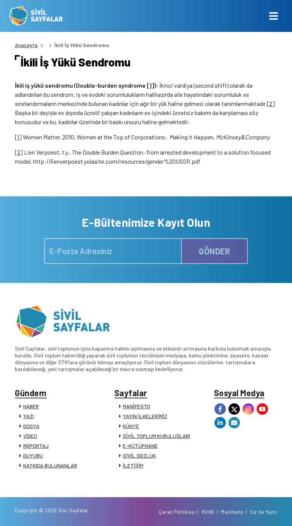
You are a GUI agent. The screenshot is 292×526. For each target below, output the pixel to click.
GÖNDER (214, 251)
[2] (271, 103)
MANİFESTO (136, 406)
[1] (150, 85)
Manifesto (232, 512)
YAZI (28, 416)
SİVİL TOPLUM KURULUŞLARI (156, 436)
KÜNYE (131, 426)
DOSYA (31, 426)
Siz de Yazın (263, 512)
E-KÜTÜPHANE (140, 445)
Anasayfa (26, 45)
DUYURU (33, 455)
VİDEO (30, 436)
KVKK (208, 512)
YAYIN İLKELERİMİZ (145, 416)
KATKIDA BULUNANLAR (50, 465)
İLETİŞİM (133, 465)
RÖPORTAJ (36, 445)
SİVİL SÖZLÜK (139, 455)
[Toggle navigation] (273, 16)
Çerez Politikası (177, 512)
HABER (31, 406)
